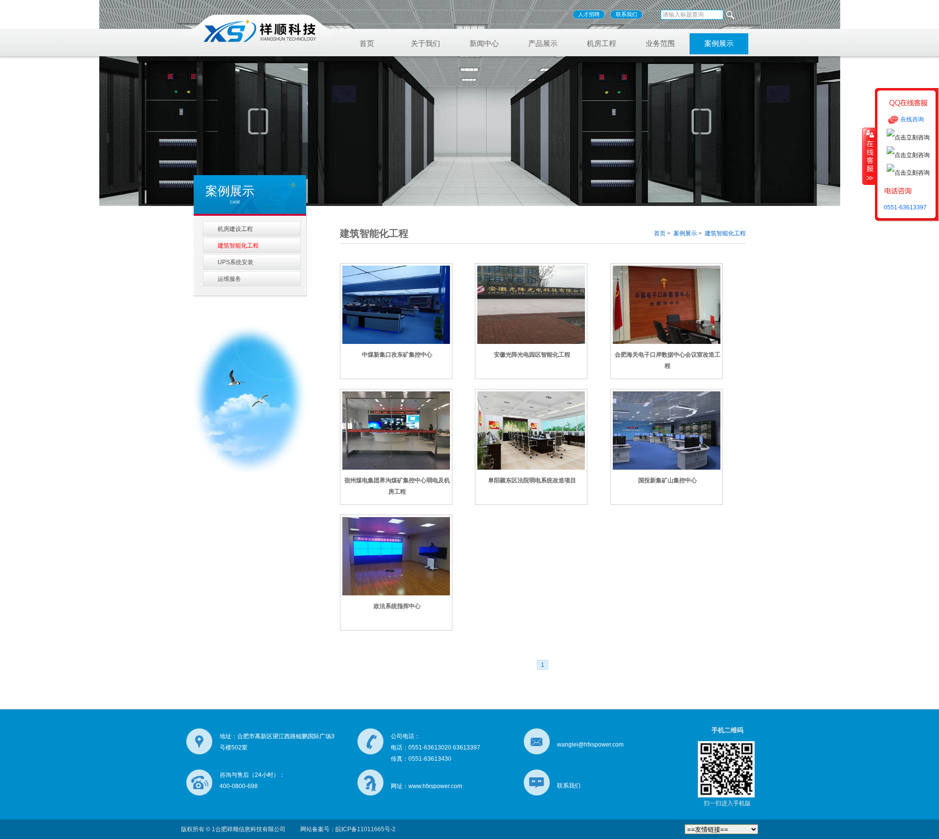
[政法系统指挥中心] (396, 555)
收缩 (869, 156)
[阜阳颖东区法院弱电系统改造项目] (531, 429)
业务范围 (660, 43)
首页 (366, 43)
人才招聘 (589, 14)
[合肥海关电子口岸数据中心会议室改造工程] (666, 303)
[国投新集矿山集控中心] (666, 429)
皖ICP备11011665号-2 (365, 829)
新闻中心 (484, 43)
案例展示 (719, 43)
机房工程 (601, 43)
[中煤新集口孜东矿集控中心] (396, 303)
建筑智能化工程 (725, 233)
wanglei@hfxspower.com (590, 744)
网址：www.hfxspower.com (426, 786)
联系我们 (626, 14)
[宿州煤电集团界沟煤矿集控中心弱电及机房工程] (396, 429)
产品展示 (543, 43)
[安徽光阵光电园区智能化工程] (531, 303)
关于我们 (425, 43)
